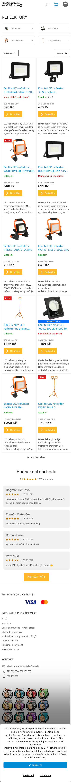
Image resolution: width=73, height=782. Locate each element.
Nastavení (28, 775)
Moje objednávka (10, 649)
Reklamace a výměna (12, 645)
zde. (43, 757)
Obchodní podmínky (12, 632)
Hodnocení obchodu (36, 471)
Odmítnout (45, 775)
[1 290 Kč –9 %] (53, 308)
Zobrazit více (36, 576)
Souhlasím (37, 765)
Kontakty (6, 623)
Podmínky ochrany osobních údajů (19, 636)
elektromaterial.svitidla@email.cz (24, 666)
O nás (4, 619)
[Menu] (65, 4)
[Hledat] (47, 4)
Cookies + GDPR (10, 640)
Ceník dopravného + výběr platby (18, 628)
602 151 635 (13, 676)
